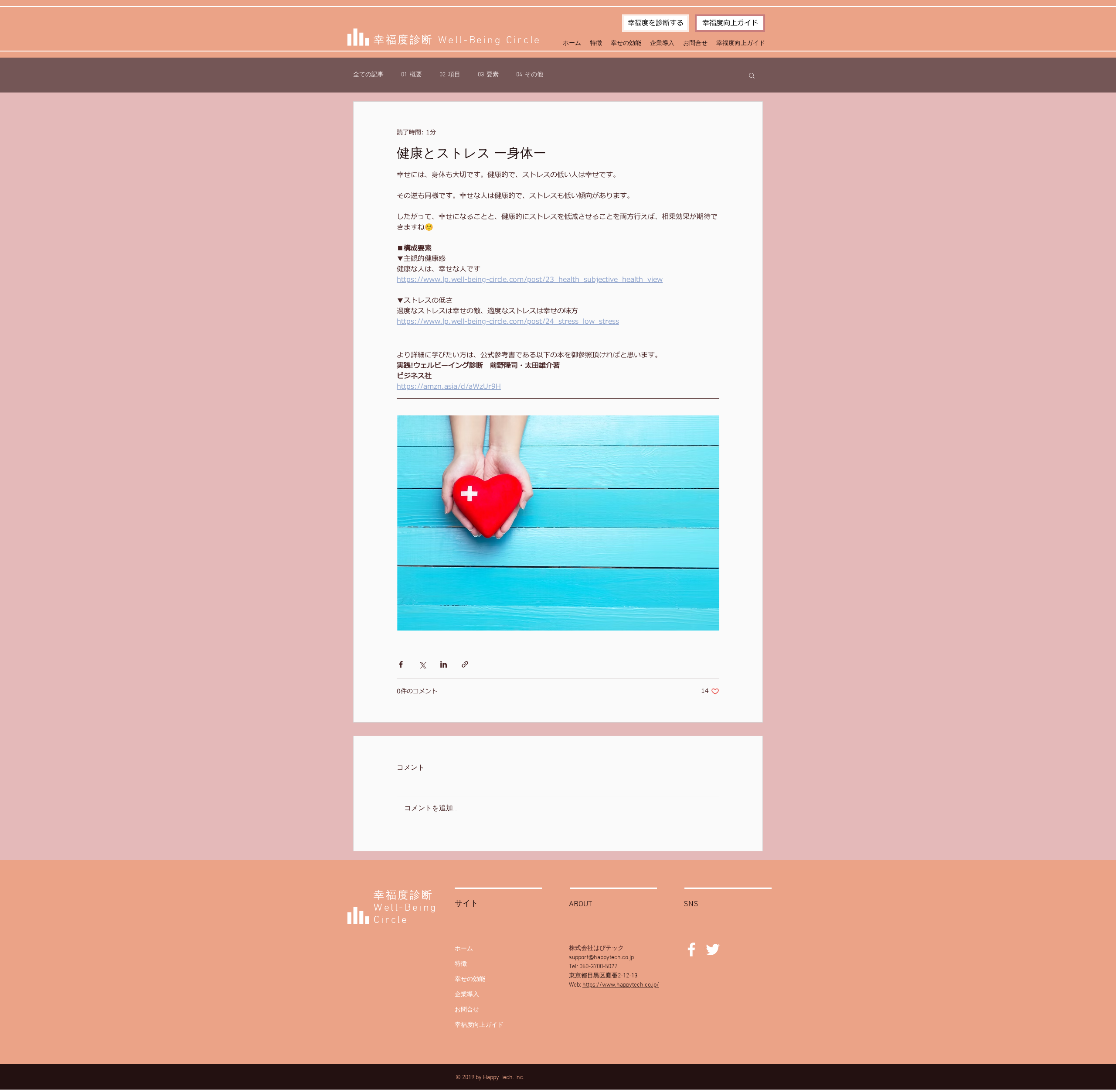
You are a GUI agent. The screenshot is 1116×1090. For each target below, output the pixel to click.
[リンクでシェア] (465, 664)
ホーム (464, 949)
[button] (752, 75)
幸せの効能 (470, 979)
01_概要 (411, 75)
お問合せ (467, 1010)
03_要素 (488, 75)
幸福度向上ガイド (479, 1025)
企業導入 (467, 994)
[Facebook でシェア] (401, 664)
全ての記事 (368, 75)
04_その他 (529, 75)
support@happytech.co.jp (601, 957)
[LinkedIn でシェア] (443, 664)
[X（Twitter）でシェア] (422, 664)
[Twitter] (713, 949)
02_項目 (449, 75)
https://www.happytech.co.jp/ (620, 985)
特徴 (461, 964)
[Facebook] (691, 949)
